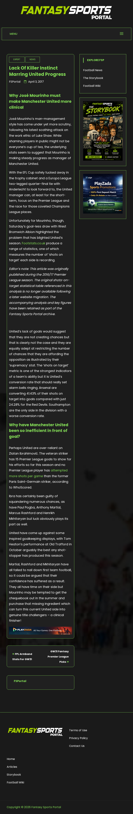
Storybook (14, 775)
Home (11, 759)
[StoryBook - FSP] (103, 160)
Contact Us (77, 746)
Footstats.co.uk (33, 243)
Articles (12, 767)
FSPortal (14, 82)
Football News (92, 70)
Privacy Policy (78, 738)
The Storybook (93, 78)
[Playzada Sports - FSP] (40, 633)
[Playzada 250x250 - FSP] (103, 213)
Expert (16, 59)
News (33, 59)
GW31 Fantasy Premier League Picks (58, 657)
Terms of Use (78, 730)
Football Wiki (91, 86)
